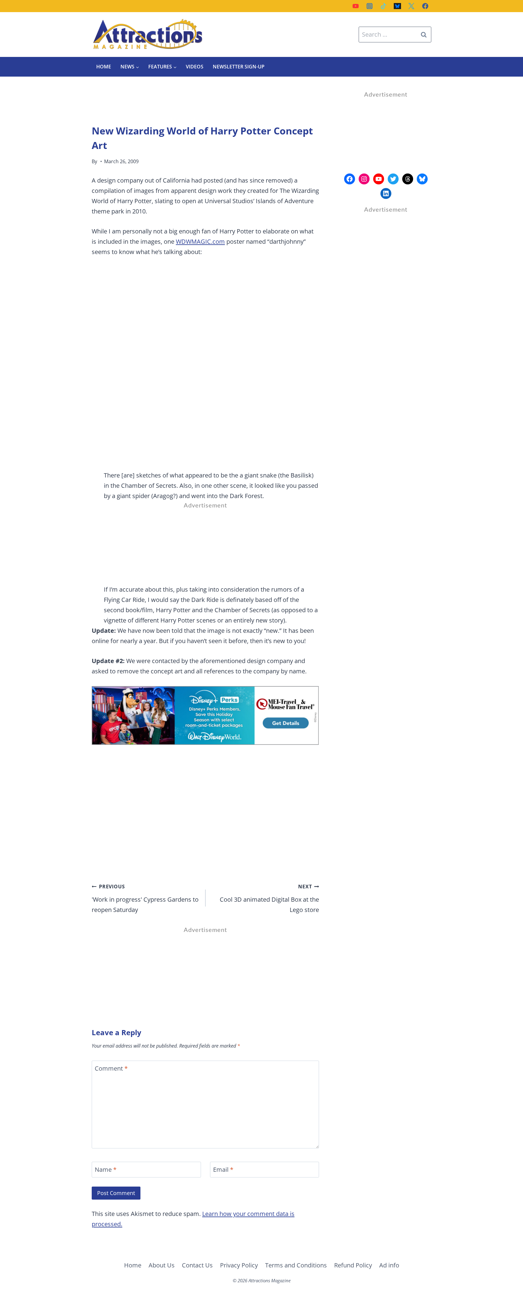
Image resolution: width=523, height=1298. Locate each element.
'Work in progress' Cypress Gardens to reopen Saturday (145, 898)
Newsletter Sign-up (239, 66)
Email (223, 1170)
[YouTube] (356, 6)
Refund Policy (353, 1265)
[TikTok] (383, 6)
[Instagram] (369, 6)
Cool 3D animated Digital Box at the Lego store (269, 898)
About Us (162, 1265)
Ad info (389, 1265)
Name (106, 1170)
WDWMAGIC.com (200, 241)
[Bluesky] (397, 6)
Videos (194, 66)
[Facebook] (425, 6)
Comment (111, 1068)
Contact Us (197, 1265)
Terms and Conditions (296, 1265)
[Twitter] (411, 6)
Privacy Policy (239, 1265)
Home (103, 66)
